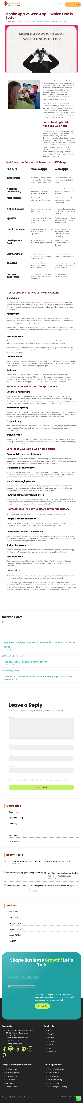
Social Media (14, 835)
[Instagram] (23, 1048)
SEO (10, 829)
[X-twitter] (11, 1048)
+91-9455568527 (23, 977)
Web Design (14, 841)
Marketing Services (53, 1064)
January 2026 (14, 929)
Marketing (13, 823)
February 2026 (15, 923)
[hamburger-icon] (59, 3)
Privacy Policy (66, 1097)
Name (11, 744)
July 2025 (12, 941)
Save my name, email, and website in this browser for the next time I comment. (38, 780)
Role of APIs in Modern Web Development (25, 661)
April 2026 (13, 911)
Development (63, 21)
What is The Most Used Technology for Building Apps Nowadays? (38, 676)
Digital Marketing (16, 818)
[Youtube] (30, 1048)
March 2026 (13, 917)
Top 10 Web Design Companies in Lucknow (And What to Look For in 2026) (41, 861)
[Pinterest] (4, 1054)
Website (12, 766)
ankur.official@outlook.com (44, 21)
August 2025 (14, 935)
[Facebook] (4, 1048)
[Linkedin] (17, 1048)
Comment (13, 717)
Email (11, 755)
